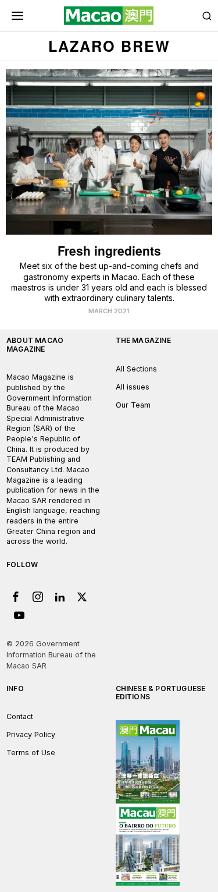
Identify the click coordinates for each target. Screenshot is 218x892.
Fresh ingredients (109, 250)
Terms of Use (30, 752)
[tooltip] (15, 596)
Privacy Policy (30, 734)
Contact (19, 716)
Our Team (133, 405)
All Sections (136, 368)
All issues (132, 387)
